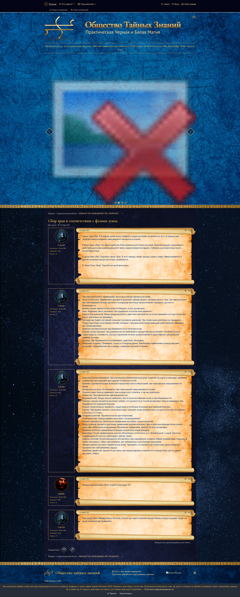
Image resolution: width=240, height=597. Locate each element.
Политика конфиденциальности (159, 589)
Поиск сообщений (80, 10)
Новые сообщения (59, 10)
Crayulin (53, 225)
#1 (189, 230)
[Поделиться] (185, 230)
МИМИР (61, 494)
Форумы (52, 4)
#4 (189, 479)
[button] (74, 4)
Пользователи (87, 4)
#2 (189, 291)
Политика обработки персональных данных (133, 574)
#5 (189, 512)
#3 (189, 372)
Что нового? (67, 4)
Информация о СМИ (53, 581)
